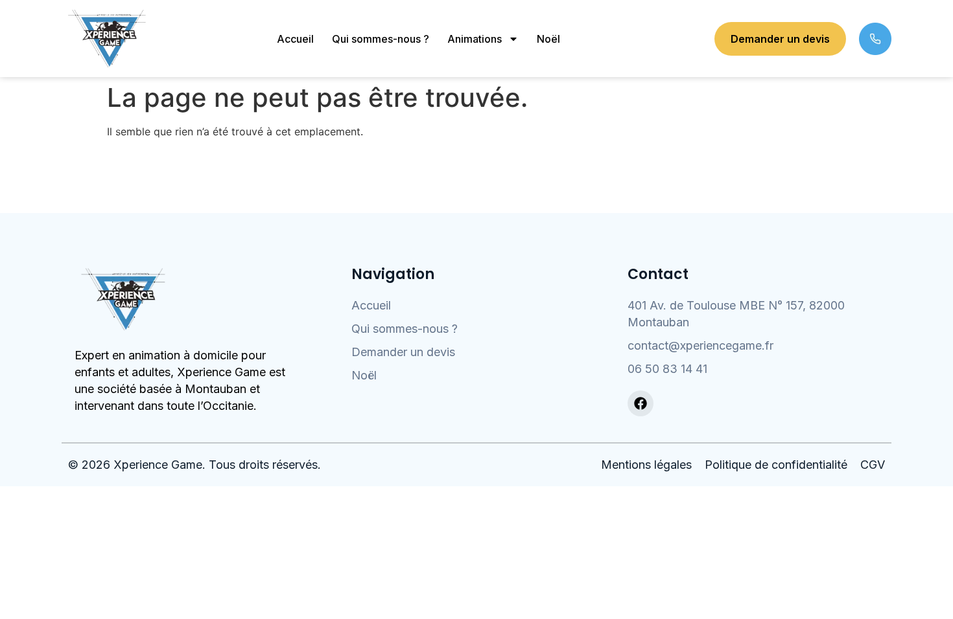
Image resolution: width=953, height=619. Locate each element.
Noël (548, 38)
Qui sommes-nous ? (380, 38)
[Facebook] (640, 403)
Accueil (295, 38)
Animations (474, 38)
